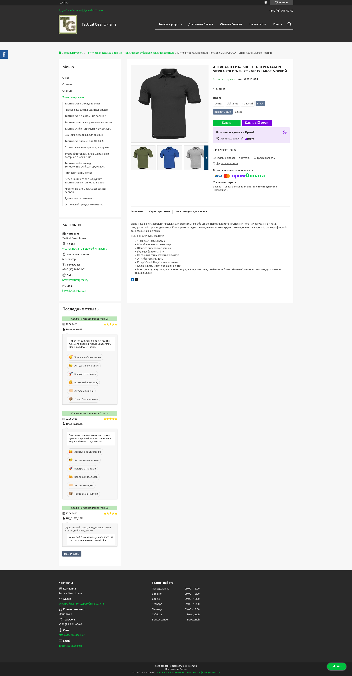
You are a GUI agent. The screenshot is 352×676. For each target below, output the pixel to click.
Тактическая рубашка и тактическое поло (149, 52)
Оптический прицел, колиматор (84, 204)
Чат (339, 666)
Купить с (250, 122)
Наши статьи (258, 24)
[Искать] (288, 24)
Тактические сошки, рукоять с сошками (88, 122)
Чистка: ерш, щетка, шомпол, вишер (86, 109)
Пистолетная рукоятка (78, 172)
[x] (136, 280)
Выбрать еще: (228, 111)
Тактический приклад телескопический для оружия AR (84, 165)
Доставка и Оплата (200, 24)
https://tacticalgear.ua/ (75, 280)
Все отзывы (71, 553)
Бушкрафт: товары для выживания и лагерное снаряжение (87, 155)
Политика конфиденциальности (203, 672)
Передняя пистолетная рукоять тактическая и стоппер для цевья (85, 181)
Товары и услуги (169, 24)
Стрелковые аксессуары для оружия (87, 147)
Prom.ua (192, 666)
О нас (65, 77)
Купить (226, 122)
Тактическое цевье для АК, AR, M (84, 141)
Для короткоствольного (79, 198)
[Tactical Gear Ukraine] (68, 24)
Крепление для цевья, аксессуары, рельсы (86, 190)
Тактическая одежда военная (104, 52)
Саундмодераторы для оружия (84, 134)
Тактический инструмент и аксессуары (88, 128)
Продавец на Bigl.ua (176, 669)
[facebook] (132, 280)
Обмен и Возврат (231, 24)
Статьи (67, 90)
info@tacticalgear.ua (74, 290)
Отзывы (67, 84)
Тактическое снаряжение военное (85, 116)
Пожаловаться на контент (170, 672)
